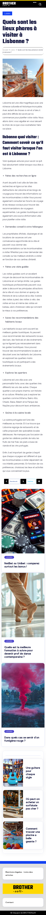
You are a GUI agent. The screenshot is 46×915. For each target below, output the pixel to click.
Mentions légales (13, 872)
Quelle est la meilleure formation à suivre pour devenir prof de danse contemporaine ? (18, 652)
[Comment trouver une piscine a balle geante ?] (13, 835)
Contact (9, 902)
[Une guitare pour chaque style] (13, 773)
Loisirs (7, 13)
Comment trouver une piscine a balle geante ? (33, 835)
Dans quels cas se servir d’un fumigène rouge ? (21, 739)
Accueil (5, 50)
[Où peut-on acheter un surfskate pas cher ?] (13, 804)
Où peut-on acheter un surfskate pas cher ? (33, 803)
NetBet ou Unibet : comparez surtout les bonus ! (21, 565)
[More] (39, 481)
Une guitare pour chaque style (33, 772)
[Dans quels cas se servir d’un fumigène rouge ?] (23, 695)
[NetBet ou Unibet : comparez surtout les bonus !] (23, 521)
